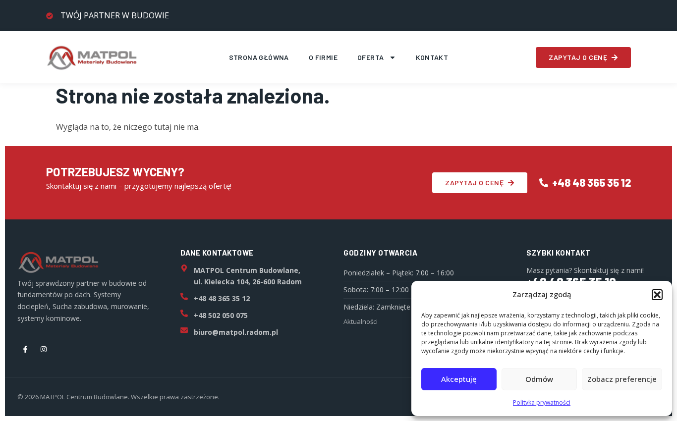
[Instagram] (44, 349)
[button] (657, 295)
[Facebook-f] (25, 349)
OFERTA (370, 57)
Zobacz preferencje (622, 379)
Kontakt (432, 57)
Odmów (539, 379)
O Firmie (323, 57)
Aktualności (360, 321)
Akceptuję (459, 379)
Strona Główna (259, 57)
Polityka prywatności (541, 402)
